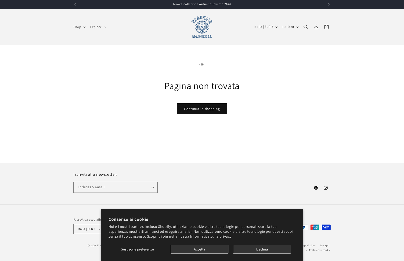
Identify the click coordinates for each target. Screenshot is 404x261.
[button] (79, 27)
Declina (262, 249)
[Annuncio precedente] (75, 4)
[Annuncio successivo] (329, 4)
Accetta (199, 249)
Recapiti (325, 245)
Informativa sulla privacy (210, 236)
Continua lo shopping (202, 109)
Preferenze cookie (320, 250)
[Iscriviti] (152, 187)
